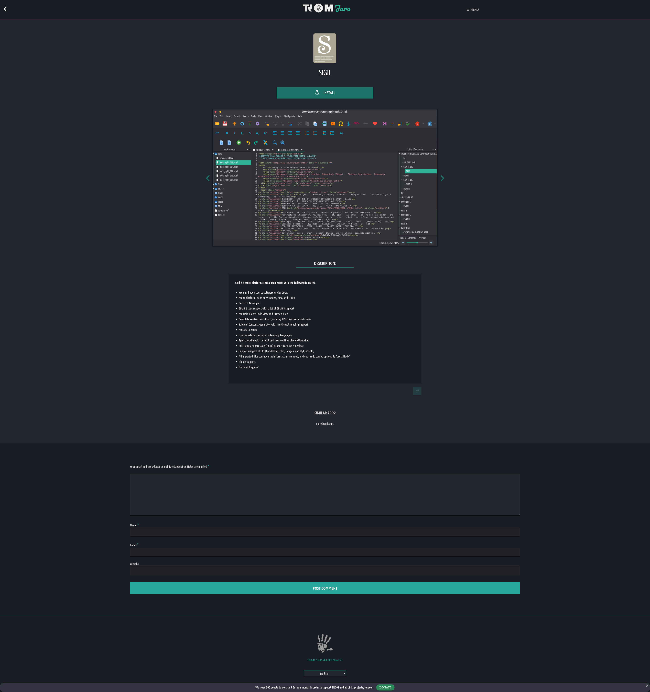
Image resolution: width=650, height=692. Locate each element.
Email (134, 545)
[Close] (647, 686)
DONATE (385, 687)
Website (134, 563)
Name (134, 525)
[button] (208, 178)
